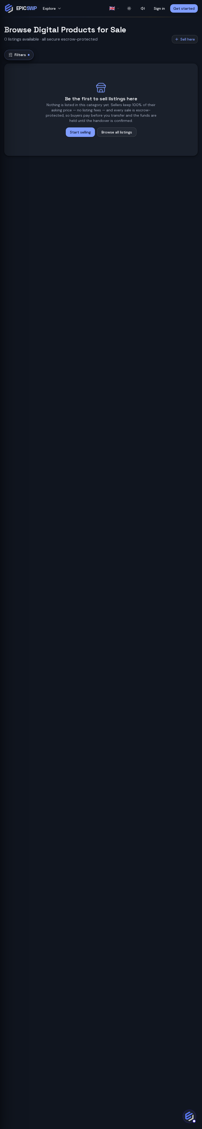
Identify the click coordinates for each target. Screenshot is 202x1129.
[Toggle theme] (129, 8)
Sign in (159, 8)
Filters (20, 55)
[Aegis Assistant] (189, 1116)
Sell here (187, 39)
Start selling (80, 132)
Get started (184, 8)
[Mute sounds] (143, 8)
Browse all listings (117, 132)
